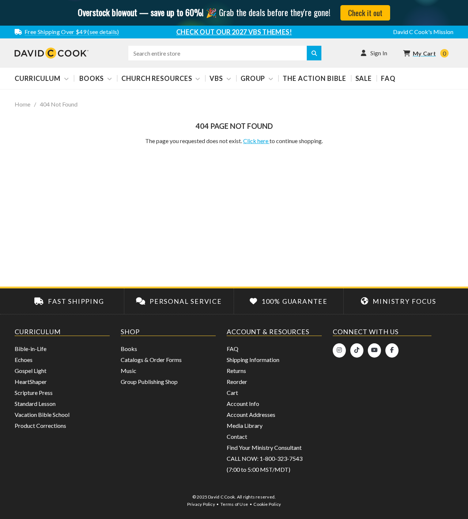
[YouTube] (374, 350)
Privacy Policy (201, 504)
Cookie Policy (267, 504)
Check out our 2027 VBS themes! (234, 32)
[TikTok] (356, 350)
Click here (256, 140)
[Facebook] (392, 350)
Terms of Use (234, 504)
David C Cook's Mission (423, 31)
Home (22, 104)
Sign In (379, 52)
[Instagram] (339, 350)
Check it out (365, 12)
